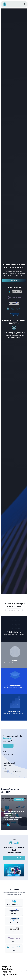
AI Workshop (18, 634)
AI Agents (14, 639)
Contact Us (8, 746)
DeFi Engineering (9, 717)
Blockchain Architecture (19, 715)
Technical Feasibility (10, 665)
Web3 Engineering (14, 711)
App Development (19, 689)
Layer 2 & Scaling (18, 717)
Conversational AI (17, 637)
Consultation (14, 660)
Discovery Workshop (9, 663)
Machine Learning (10, 634)
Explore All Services (14, 610)
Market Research (19, 663)
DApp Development (8, 715)
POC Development (9, 689)
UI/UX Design (19, 665)
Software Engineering (14, 685)
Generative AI (9, 637)
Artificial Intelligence (14, 632)
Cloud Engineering (10, 691)
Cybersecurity (19, 691)
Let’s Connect (14, 280)
